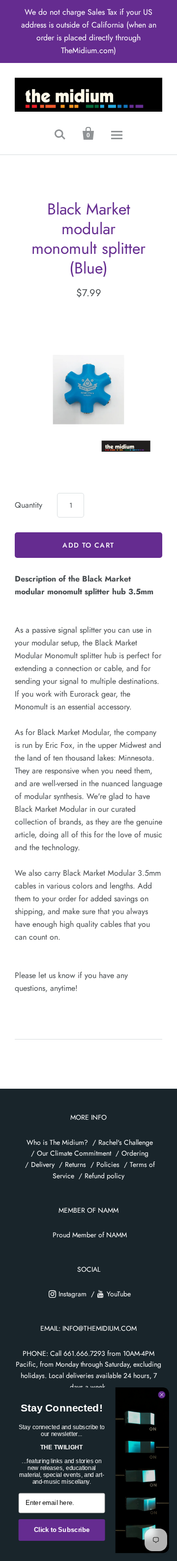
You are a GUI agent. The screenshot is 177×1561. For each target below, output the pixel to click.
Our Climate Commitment (74, 1153)
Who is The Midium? (57, 1142)
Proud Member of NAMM (90, 1235)
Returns (75, 1164)
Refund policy (104, 1176)
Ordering (134, 1153)
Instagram (73, 1294)
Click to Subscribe (62, 1530)
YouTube (119, 1294)
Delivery (43, 1164)
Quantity (28, 505)
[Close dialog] (162, 1395)
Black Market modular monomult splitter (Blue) (88, 238)
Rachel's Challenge (125, 1142)
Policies (107, 1164)
